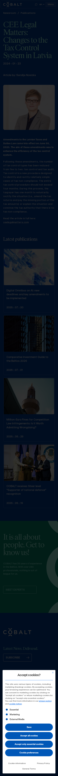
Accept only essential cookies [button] (29, 744)
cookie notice (15, 704)
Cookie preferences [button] (29, 752)
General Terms (29, 769)
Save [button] (29, 727)
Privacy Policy (43, 763)
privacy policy (45, 701)
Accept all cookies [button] (29, 735)
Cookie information (17, 763)
